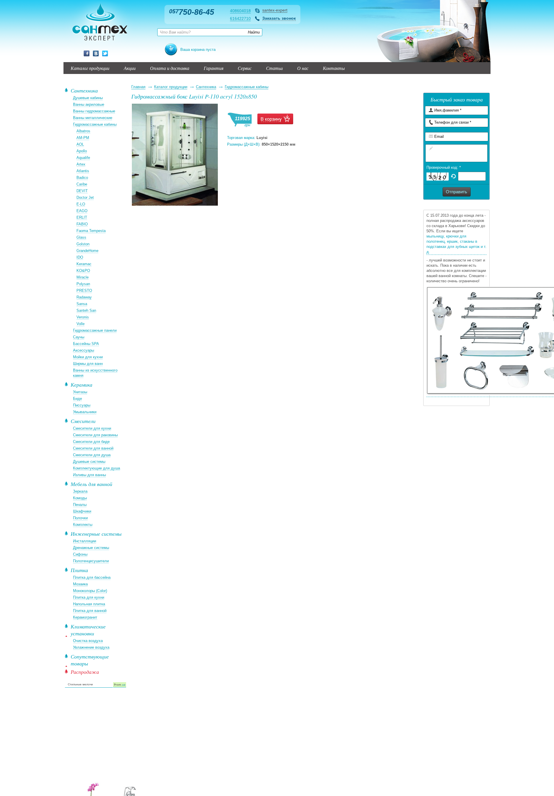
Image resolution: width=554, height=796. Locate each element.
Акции (130, 68)
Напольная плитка (89, 604)
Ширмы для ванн (88, 363)
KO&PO (83, 270)
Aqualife (83, 157)
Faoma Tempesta (91, 231)
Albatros (83, 131)
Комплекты (82, 524)
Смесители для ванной (93, 448)
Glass (81, 237)
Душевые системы (89, 461)
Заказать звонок (279, 18)
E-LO (80, 204)
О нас (302, 68)
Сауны (78, 337)
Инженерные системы (96, 533)
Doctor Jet (85, 197)
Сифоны (80, 554)
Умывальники (84, 412)
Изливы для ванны (89, 475)
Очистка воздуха (88, 641)
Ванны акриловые (88, 104)
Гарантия (213, 68)
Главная (138, 87)
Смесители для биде (91, 441)
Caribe (81, 184)
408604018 (240, 10)
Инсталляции (84, 541)
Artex (80, 164)
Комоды (80, 498)
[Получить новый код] (453, 176)
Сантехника (206, 87)
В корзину (275, 119)
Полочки (80, 518)
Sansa (81, 304)
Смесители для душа (92, 455)
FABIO (82, 224)
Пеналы (80, 504)
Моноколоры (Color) (90, 591)
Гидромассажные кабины (246, 87)
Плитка (79, 570)
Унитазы (80, 392)
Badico (82, 177)
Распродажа (85, 671)
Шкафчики (82, 511)
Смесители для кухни (92, 428)
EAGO (81, 211)
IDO (79, 257)
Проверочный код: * (443, 167)
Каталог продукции (90, 68)
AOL (80, 144)
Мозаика (80, 584)
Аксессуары (83, 350)
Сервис (245, 68)
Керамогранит (85, 617)
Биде (77, 398)
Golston (82, 244)
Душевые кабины (88, 98)
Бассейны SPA (86, 344)
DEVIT (82, 191)
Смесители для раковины (95, 435)
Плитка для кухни (88, 597)
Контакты (334, 68)
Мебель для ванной (91, 483)
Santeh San (86, 310)
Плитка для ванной (89, 610)
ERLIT (81, 217)
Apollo (81, 151)
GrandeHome (87, 250)
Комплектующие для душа (96, 468)
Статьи (274, 68)
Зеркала (80, 491)
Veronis (82, 317)
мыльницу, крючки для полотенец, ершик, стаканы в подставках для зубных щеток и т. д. (456, 244)
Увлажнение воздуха (91, 647)
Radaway (84, 297)
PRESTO (84, 290)
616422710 (240, 18)
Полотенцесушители (91, 561)
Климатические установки (88, 630)
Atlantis (82, 171)
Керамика (81, 384)
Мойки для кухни (88, 357)
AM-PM (82, 138)
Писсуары (81, 405)
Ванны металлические (92, 118)
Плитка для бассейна (92, 577)
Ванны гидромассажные (94, 111)
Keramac (83, 264)
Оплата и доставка (169, 68)
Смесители (83, 421)
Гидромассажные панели (95, 330)
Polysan (83, 284)
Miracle (82, 277)
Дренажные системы (91, 547)
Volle (80, 324)
